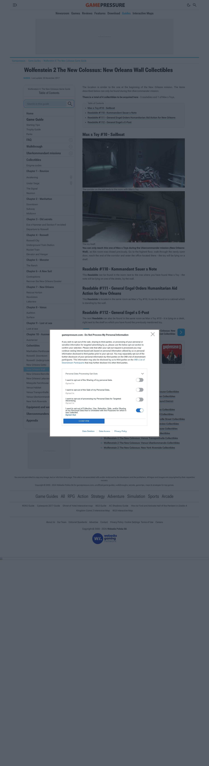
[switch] (139, 380)
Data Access (104, 431)
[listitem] (104, 373)
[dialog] (104, 383)
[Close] (153, 335)
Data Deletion (88, 431)
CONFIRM (84, 421)
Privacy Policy (120, 431)
